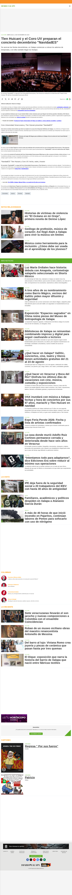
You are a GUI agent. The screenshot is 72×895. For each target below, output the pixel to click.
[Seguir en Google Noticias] (70, 99)
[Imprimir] (22, 99)
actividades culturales (63, 107)
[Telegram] (12, 99)
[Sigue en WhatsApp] (67, 99)
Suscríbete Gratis (36, 733)
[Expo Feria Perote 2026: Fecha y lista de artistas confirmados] (12, 423)
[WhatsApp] (9, 99)
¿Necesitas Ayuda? (36, 856)
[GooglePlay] (44, 859)
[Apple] (41, 859)
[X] (5, 99)
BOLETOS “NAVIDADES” (22, 168)
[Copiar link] (18, 99)
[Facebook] (2, 99)
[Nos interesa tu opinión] (36, 846)
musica (13, 193)
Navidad (27, 193)
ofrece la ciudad (21, 117)
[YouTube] (34, 859)
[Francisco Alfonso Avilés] (4, 578)
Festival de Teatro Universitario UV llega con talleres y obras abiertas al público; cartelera (37, 120)
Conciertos (5, 193)
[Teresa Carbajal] (4, 600)
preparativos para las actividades (26, 110)
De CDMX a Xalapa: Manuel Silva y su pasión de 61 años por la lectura (26, 182)
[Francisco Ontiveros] (4, 585)
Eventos (20, 193)
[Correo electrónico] (15, 99)
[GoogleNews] (37, 859)
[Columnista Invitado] (4, 593)
